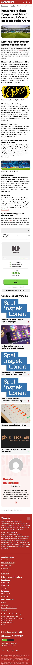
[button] (28, 518)
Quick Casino (5, 585)
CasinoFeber (4, 5)
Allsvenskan (19, 50)
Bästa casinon (5, 560)
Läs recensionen (24, 258)
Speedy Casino (5, 588)
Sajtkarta (4, 610)
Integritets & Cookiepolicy (9, 608)
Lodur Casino (5, 582)
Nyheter (13, 5)
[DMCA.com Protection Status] (7, 640)
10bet (16, 281)
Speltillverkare (5, 568)
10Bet (10, 220)
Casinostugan (5, 593)
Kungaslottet (5, 596)
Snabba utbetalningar (7, 562)
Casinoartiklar (5, 571)
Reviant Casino (5, 580)
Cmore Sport (5, 210)
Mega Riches (5, 591)
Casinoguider (5, 573)
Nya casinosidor (6, 565)
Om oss (3, 602)
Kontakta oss (5, 605)
